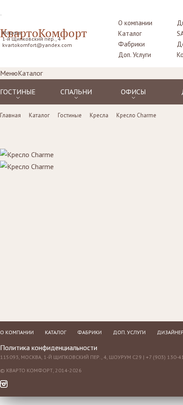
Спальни (76, 91)
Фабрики (131, 44)
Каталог (130, 33)
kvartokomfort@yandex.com (37, 45)
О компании (135, 23)
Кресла (99, 115)
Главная (10, 115)
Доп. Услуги (134, 54)
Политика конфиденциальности (48, 347)
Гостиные (18, 91)
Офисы (133, 91)
